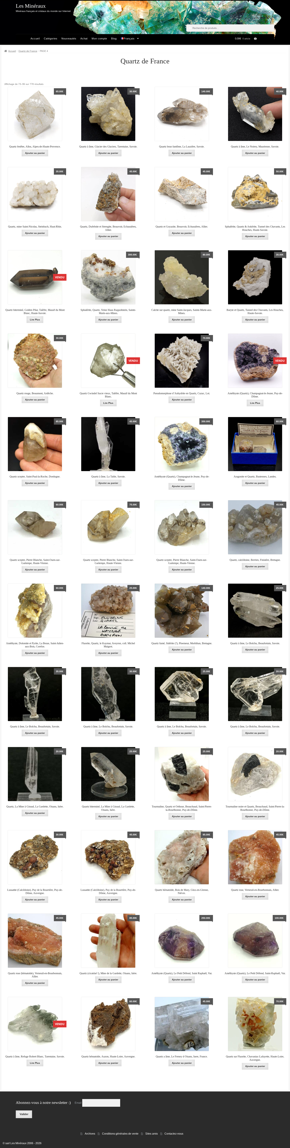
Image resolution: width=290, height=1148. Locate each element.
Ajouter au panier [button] (35, 153)
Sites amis (151, 1133)
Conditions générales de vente (120, 1133)
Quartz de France (27, 51)
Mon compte (99, 38)
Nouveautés (68, 38)
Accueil (35, 38)
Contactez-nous (173, 1133)
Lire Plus (35, 319)
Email (78, 1102)
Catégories (50, 38)
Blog (114, 38)
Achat (84, 38)
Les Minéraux (31, 6)
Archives (90, 1133)
